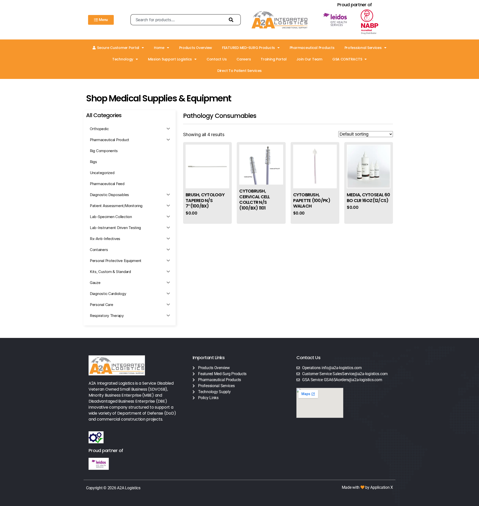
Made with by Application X (367, 487)
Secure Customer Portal (118, 47)
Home (159, 47)
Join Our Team (309, 59)
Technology (122, 59)
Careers (244, 59)
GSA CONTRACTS (347, 59)
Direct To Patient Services (239, 70)
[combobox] (177, 19)
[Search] (232, 19)
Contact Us (217, 59)
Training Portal (273, 59)
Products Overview (195, 47)
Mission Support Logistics (170, 59)
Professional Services (363, 47)
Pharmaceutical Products (312, 47)
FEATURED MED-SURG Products (248, 47)
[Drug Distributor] (374, 21)
